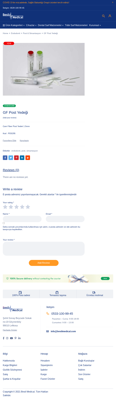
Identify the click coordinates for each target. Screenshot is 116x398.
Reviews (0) (11, 170)
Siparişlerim (47, 365)
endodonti (15, 151)
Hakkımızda (9, 360)
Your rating (8, 202)
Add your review (9, 118)
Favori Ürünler (48, 379)
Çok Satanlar (84, 365)
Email (49, 214)
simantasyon (32, 151)
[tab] (11, 170)
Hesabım (45, 360)
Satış (5, 374)
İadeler (44, 370)
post (23, 151)
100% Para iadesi (21, 295)
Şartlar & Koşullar (12, 379)
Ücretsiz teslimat (94, 295)
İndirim (81, 370)
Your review (9, 240)
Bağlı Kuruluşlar (86, 360)
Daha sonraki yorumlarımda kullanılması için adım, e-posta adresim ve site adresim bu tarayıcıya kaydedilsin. (41, 228)
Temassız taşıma (58, 295)
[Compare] (24, 140)
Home (5, 33)
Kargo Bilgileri (10, 365)
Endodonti (15, 33)
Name (6, 214)
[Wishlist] (9, 140)
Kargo (44, 374)
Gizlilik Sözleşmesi (12, 370)
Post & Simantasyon (32, 33)
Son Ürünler (84, 374)
